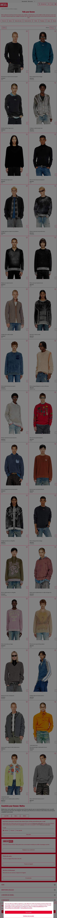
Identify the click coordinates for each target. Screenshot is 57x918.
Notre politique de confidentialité (12, 907)
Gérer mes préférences (38, 906)
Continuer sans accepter (28, 916)
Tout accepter (28, 912)
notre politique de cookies (26, 907)
